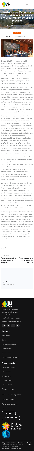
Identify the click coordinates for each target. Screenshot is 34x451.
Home (8, 24)
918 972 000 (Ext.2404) (11, 321)
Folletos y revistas (8, 389)
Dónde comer (6, 376)
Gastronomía (6, 353)
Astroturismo (6, 348)
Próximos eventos (8, 400)
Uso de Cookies (15, 449)
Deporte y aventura (9, 344)
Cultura (4, 340)
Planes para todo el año (10, 404)
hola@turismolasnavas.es (11, 318)
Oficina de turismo (8, 367)
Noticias (17, 33)
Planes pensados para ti (10, 357)
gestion (6, 282)
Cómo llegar (6, 372)
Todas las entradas (17, 24)
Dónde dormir (7, 380)
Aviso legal (5, 447)
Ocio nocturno (7, 385)
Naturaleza (6, 336)
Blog (3, 408)
